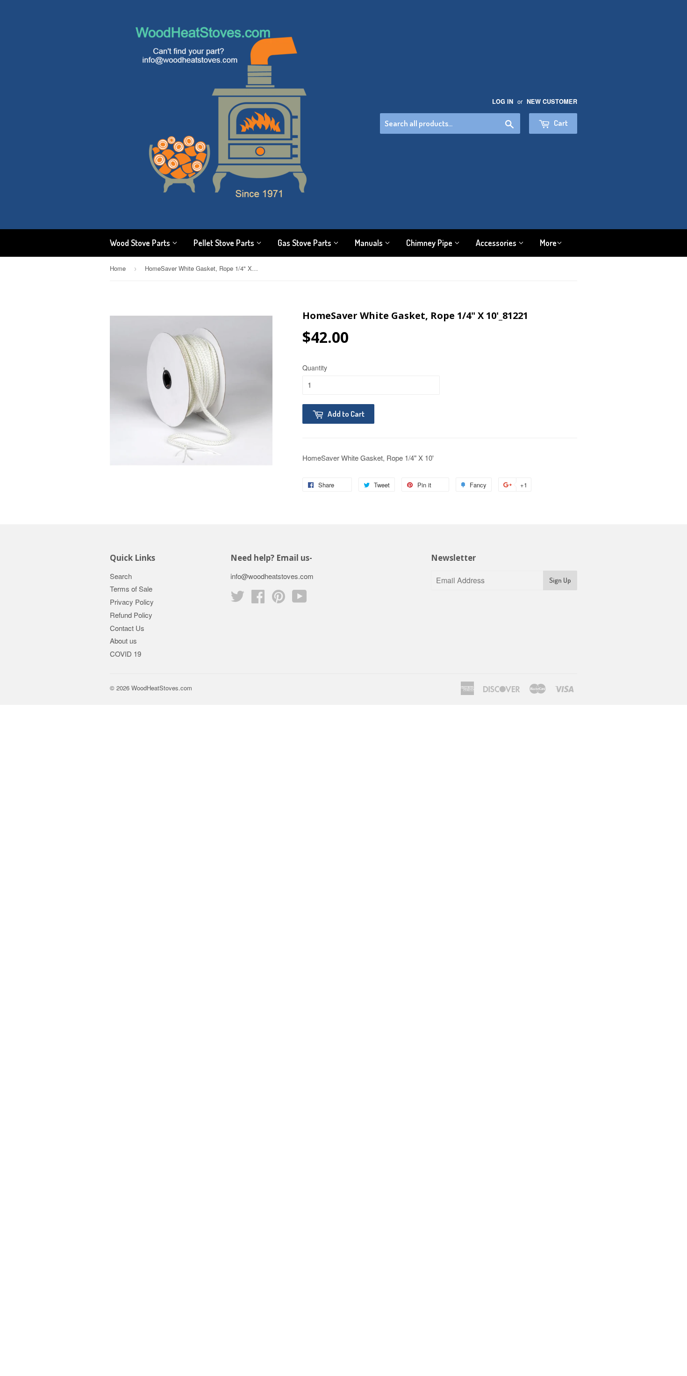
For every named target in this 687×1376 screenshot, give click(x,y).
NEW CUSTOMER (552, 101)
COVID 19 (125, 654)
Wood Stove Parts (141, 243)
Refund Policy (131, 615)
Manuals (370, 243)
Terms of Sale (131, 589)
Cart (560, 123)
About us (123, 640)
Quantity (314, 367)
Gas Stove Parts (305, 243)
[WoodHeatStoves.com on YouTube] (299, 599)
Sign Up (560, 580)
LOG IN (502, 101)
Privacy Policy (132, 602)
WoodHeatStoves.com (161, 687)
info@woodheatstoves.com (272, 576)
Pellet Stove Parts (224, 243)
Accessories (497, 243)
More (548, 243)
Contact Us (127, 628)
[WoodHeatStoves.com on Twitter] (237, 599)
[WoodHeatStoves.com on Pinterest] (279, 599)
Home (118, 268)
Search (121, 576)
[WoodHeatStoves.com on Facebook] (258, 599)
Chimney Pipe (430, 243)
